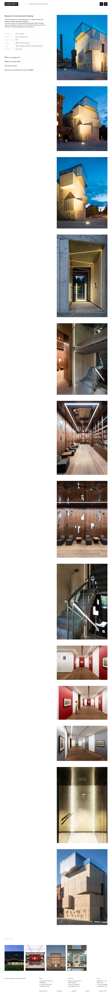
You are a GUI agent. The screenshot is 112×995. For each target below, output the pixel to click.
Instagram (59, 991)
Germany (22, 37)
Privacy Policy (103, 991)
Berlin (26, 37)
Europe (17, 37)
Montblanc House (10, 947)
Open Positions (43, 991)
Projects (25, 4)
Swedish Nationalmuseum (53, 947)
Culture (17, 34)
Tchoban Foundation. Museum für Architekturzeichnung (29, 46)
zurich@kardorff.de (102, 986)
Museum (22, 34)
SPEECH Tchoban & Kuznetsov (22, 43)
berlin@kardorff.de (44, 986)
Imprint (88, 991)
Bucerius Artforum (31, 947)
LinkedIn (74, 991)
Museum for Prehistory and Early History (75, 947)
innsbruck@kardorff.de (74, 986)
